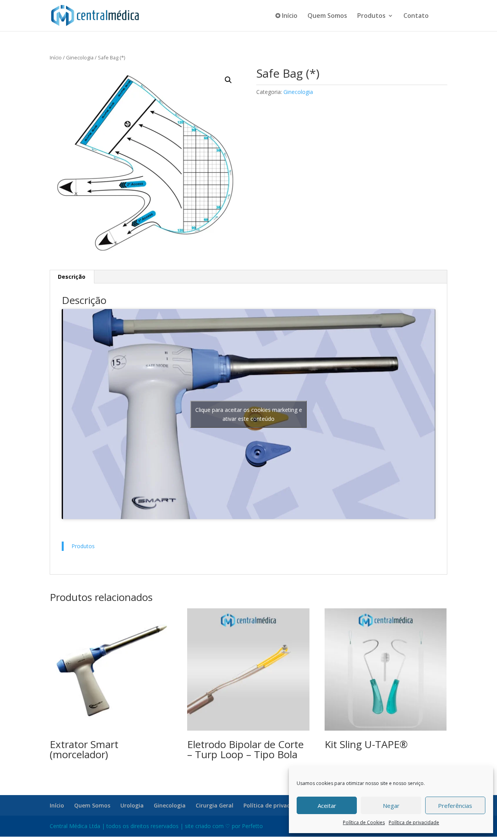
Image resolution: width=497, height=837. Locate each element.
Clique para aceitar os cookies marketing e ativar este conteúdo (248, 414)
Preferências (455, 805)
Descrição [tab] (71, 276)
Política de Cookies (364, 822)
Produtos (371, 16)
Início (56, 57)
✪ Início (286, 16)
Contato (416, 16)
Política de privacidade (414, 822)
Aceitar (327, 805)
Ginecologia (80, 57)
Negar (391, 805)
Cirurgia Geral (214, 805)
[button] (228, 80)
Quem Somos (327, 16)
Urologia (132, 805)
